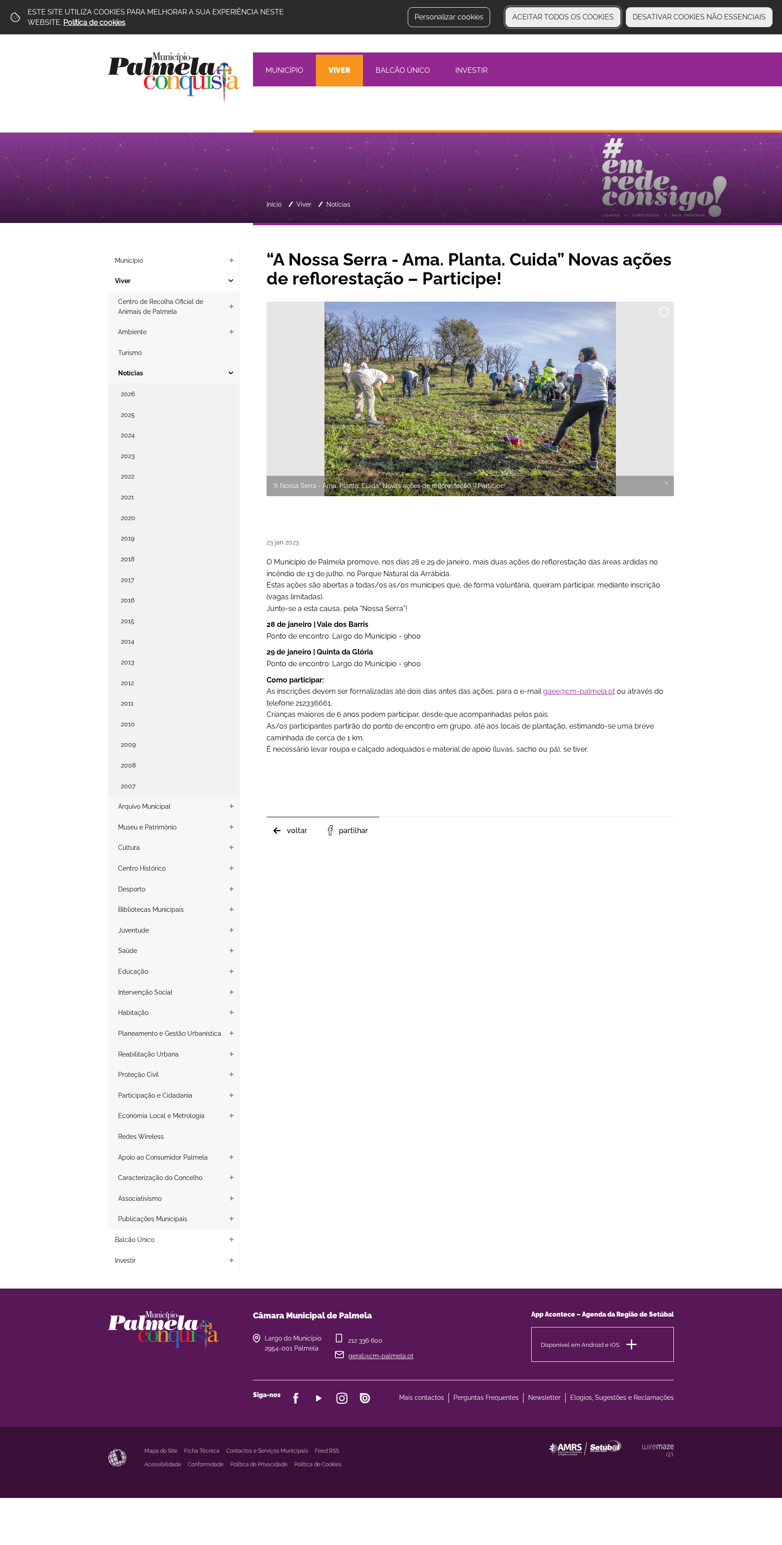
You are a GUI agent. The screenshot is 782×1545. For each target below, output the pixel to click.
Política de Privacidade (258, 1464)
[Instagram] (341, 1398)
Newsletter (544, 1397)
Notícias (338, 204)
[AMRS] (635, 1466)
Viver (303, 204)
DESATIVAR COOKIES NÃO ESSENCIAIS (699, 17)
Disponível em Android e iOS (580, 1344)
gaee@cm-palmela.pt (579, 691)
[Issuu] (365, 1398)
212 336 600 (365, 1340)
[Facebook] (295, 1398)
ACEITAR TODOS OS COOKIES (563, 17)
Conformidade (206, 1464)
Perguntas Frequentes (486, 1397)
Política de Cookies (318, 1464)
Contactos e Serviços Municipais (267, 1451)
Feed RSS (327, 1451)
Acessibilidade (117, 1458)
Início (274, 204)
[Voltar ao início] (173, 77)
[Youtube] (318, 1398)
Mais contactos (421, 1397)
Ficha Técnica (201, 1451)
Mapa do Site (160, 1451)
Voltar (297, 830)
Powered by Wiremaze (658, 1450)
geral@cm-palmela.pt (381, 1356)
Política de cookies (94, 22)
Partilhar (353, 830)
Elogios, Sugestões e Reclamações (622, 1397)
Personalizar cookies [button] (449, 17)
